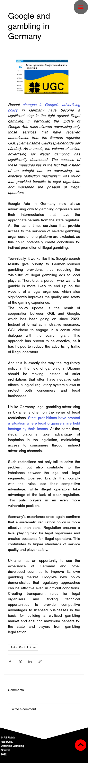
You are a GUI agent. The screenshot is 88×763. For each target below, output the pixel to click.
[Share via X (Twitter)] (20, 661)
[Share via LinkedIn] (30, 661)
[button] (81, 7)
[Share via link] (40, 661)
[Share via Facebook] (10, 661)
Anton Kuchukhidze (23, 647)
